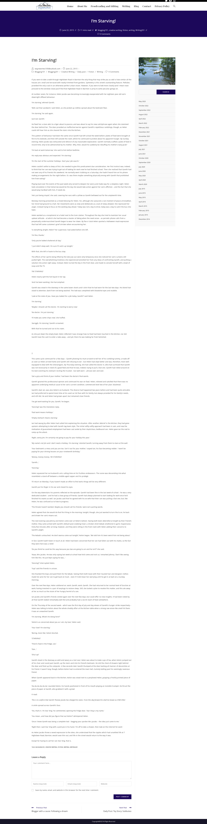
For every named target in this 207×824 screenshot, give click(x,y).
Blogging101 (40, 72)
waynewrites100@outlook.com (103, 43)
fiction (125, 30)
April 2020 (142, 180)
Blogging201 (53, 72)
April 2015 (142, 202)
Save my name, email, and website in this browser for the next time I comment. (67, 790)
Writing (100, 72)
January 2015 (143, 215)
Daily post (81, 72)
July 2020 (142, 167)
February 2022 (144, 127)
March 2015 (143, 206)
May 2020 (142, 176)
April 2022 (142, 119)
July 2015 (142, 189)
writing (132, 30)
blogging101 (103, 30)
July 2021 (142, 149)
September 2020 (144, 162)
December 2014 (144, 219)
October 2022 (143, 106)
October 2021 (143, 140)
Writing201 (140, 30)
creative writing (115, 30)
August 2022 (143, 114)
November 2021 (144, 136)
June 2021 (142, 154)
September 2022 (144, 110)
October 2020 (143, 158)
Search (166, 92)
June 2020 (142, 171)
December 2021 (144, 132)
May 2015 (142, 197)
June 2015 (142, 193)
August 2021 (143, 145)
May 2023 (142, 101)
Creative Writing (68, 72)
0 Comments (105, 34)
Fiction (91, 72)
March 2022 (143, 123)
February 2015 (144, 210)
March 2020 (143, 184)
